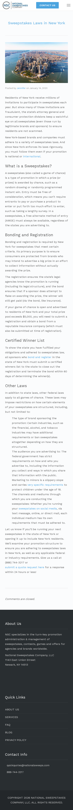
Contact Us (47, 5)
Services (11, 717)
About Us (12, 709)
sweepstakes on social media (38, 508)
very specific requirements (45, 484)
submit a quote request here (24, 567)
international (31, 156)
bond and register (39, 357)
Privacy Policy (15, 740)
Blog (8, 732)
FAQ (7, 724)
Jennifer (21, 88)
